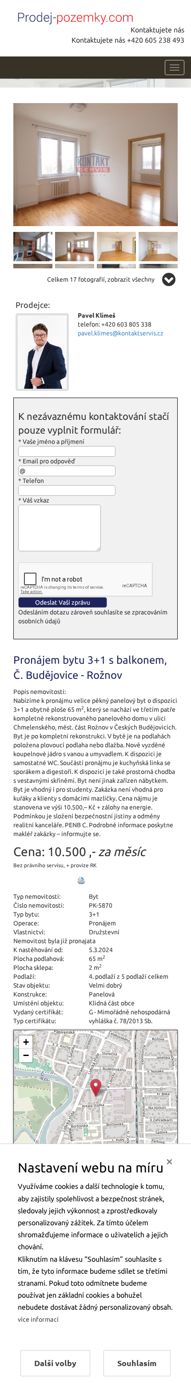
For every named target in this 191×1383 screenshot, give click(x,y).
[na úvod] (73, 16)
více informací (38, 1319)
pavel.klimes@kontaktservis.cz (120, 333)
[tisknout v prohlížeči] (81, 880)
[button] (95, 1088)
